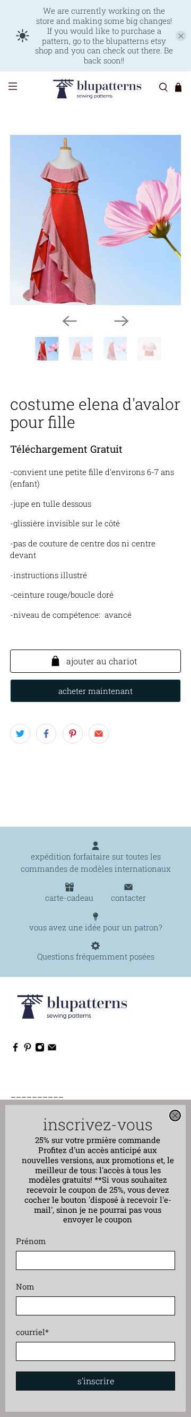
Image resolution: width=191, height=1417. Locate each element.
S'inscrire (95, 1380)
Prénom (31, 1241)
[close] (175, 1115)
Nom (25, 1286)
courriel (32, 1332)
